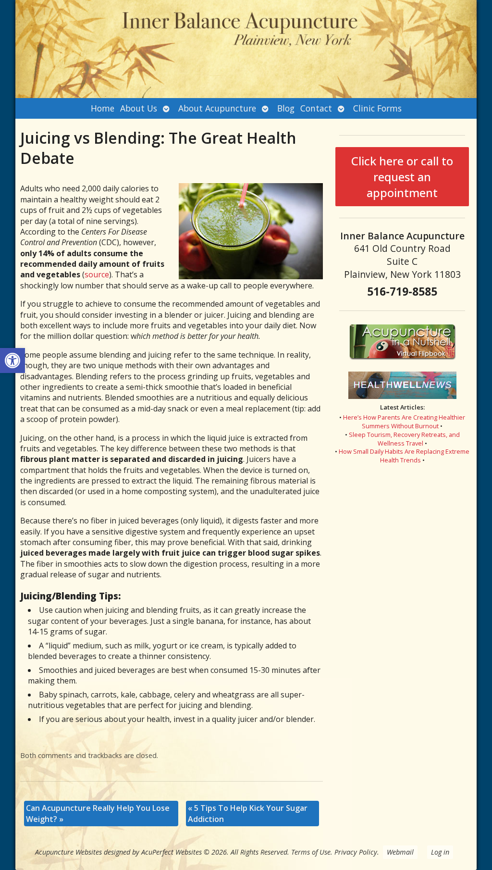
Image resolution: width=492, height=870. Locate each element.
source (97, 274)
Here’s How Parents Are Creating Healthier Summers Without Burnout (404, 421)
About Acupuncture (217, 108)
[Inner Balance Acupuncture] (246, 49)
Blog (286, 108)
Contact (316, 108)
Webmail (400, 852)
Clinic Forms (377, 108)
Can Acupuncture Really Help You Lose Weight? (98, 813)
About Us (138, 108)
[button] (12, 360)
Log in (440, 852)
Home (102, 108)
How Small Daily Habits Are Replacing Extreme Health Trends (404, 455)
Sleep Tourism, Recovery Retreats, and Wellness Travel (404, 438)
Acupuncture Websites (68, 852)
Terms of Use (311, 852)
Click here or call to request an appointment (402, 176)
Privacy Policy (355, 852)
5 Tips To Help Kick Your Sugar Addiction (248, 813)
